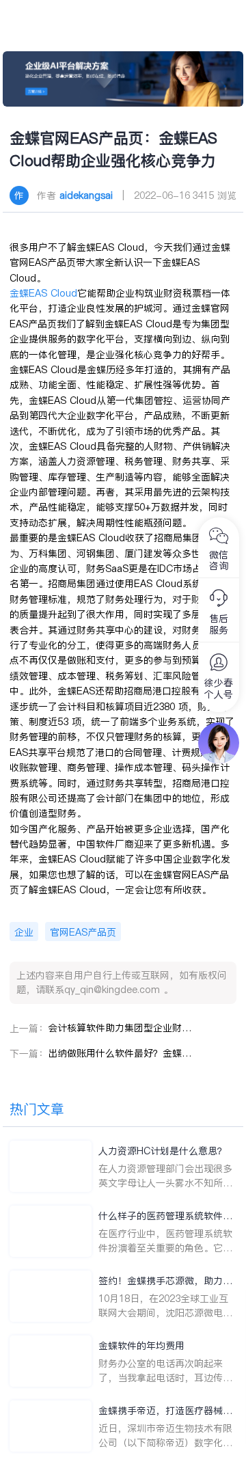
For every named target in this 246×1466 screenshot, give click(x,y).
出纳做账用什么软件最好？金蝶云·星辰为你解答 (119, 1053)
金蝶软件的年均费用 (141, 1346)
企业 (23, 932)
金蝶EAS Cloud (43, 293)
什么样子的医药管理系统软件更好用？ (165, 1216)
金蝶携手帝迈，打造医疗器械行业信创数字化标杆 (165, 1411)
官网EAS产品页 (83, 932)
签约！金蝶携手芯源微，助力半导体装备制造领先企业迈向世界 (165, 1281)
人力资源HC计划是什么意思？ (162, 1151)
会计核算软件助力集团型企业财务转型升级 (119, 1028)
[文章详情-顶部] (123, 79)
